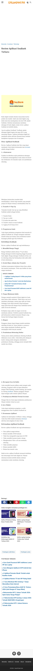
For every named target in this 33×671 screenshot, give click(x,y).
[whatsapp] (23, 502)
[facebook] (4, 502)
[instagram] (19, 653)
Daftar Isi (10, 661)
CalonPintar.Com (18, 668)
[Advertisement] (16, 24)
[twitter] (10, 502)
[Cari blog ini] (30, 2)
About (22, 661)
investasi (27, 147)
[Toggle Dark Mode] (28, 2)
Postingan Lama (25, 552)
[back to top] (29, 667)
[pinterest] (16, 502)
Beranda (4, 661)
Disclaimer (28, 661)
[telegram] (29, 502)
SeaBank (10, 391)
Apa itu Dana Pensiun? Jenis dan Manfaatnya (18, 281)
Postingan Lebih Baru (8, 552)
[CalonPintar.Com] (16, 2)
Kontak (17, 661)
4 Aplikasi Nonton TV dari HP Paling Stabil (17, 579)
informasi (24, 419)
